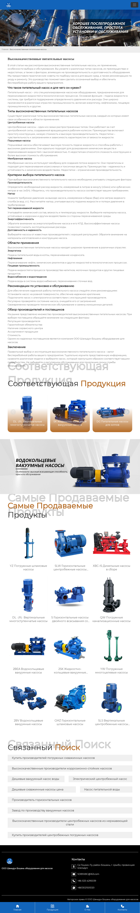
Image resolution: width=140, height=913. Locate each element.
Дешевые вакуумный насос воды (35, 779)
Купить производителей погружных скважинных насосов (53, 758)
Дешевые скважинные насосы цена (37, 789)
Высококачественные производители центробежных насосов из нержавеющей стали (70, 822)
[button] (127, 412)
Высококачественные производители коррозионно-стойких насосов (62, 768)
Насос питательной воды (102, 789)
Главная (5, 49)
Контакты (122, 907)
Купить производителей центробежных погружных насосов (55, 835)
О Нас (87, 907)
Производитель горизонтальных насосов (42, 800)
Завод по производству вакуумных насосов (43, 810)
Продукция (52, 907)
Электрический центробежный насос (100, 779)
